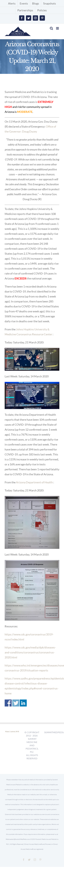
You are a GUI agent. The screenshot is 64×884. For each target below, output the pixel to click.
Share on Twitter (15, 703)
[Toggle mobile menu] (57, 28)
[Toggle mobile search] (51, 28)
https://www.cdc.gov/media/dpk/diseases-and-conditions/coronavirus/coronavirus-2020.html (30, 652)
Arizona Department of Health (34, 482)
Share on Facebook (8, 703)
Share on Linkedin (23, 703)
